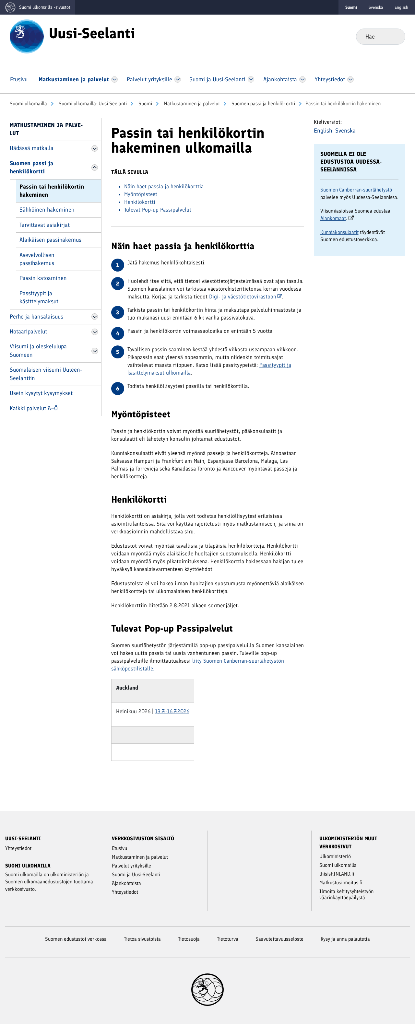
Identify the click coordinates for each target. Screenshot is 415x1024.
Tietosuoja (189, 939)
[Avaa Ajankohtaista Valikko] (302, 79)
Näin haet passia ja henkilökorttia (164, 186)
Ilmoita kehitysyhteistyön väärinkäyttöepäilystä (346, 894)
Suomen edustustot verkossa (76, 939)
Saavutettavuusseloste (279, 939)
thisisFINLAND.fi (336, 874)
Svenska (376, 7)
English (401, 7)
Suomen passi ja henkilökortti (262, 103)
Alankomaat (333, 218)
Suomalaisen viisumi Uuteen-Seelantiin (46, 373)
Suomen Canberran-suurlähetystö (356, 190)
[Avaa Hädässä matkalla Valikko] (94, 148)
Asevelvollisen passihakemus (36, 259)
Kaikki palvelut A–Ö (34, 408)
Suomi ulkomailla (28, 103)
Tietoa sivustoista (142, 939)
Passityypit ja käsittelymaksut (38, 297)
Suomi (144, 103)
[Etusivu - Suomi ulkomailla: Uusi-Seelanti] (27, 36)
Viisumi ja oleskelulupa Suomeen (38, 350)
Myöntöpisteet (140, 194)
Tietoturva (227, 939)
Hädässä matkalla (31, 148)
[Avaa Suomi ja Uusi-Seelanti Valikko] (251, 79)
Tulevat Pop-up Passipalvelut (157, 209)
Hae (395, 36)
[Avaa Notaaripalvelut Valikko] (94, 331)
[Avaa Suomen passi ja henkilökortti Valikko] (94, 167)
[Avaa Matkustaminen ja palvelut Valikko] (114, 79)
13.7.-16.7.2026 (172, 711)
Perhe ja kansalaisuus (36, 316)
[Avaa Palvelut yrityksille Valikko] (177, 79)
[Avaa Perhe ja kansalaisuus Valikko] (94, 316)
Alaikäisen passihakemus (50, 239)
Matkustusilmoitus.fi (340, 882)
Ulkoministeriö (335, 856)
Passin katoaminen (43, 278)
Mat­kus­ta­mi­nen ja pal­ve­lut (191, 103)
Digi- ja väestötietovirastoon (242, 296)
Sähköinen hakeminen (47, 209)
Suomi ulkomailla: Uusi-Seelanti (92, 103)
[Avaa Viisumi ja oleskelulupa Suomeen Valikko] (94, 350)
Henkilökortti (139, 202)
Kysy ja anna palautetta (345, 939)
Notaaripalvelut (28, 331)
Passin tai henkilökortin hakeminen (51, 190)
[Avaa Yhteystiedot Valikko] (350, 79)
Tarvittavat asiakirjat (44, 224)
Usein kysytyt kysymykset (41, 393)
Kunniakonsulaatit (339, 232)
